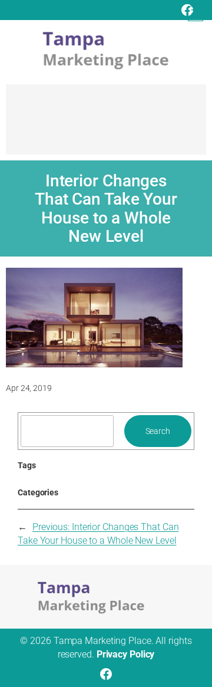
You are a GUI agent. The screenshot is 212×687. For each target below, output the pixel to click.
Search (157, 431)
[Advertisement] (106, 125)
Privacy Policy (126, 654)
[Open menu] (195, 13)
